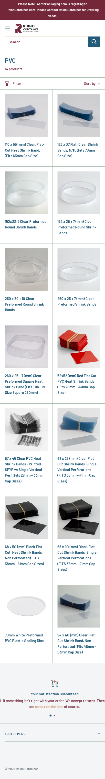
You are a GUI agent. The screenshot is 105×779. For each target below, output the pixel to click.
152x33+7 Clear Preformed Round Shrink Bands (25, 224)
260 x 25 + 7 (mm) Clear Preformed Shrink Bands (76, 301)
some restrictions (47, 706)
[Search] (94, 41)
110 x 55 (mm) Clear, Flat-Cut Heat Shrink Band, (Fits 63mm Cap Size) (24, 150)
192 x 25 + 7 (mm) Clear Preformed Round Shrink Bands (76, 227)
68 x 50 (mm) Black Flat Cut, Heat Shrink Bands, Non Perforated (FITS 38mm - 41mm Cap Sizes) (24, 555)
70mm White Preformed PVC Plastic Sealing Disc (24, 638)
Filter (16, 83)
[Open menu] (7, 28)
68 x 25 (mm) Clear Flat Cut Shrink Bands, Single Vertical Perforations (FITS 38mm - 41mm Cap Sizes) (76, 469)
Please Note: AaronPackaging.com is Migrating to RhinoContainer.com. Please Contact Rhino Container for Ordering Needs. (53, 10)
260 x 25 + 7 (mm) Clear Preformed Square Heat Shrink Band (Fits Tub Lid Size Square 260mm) (25, 384)
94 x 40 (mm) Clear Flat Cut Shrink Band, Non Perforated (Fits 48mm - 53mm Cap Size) (76, 643)
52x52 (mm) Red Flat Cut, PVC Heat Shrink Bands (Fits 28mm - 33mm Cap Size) (77, 384)
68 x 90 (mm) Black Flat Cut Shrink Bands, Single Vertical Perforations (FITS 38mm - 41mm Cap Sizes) (76, 557)
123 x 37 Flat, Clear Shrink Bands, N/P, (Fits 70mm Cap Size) (77, 150)
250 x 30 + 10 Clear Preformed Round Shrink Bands (24, 304)
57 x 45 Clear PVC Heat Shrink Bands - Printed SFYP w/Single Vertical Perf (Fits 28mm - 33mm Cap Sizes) (24, 469)
